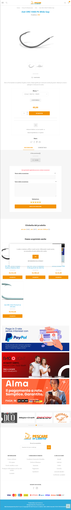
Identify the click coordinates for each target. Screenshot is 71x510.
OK (35, 256)
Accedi (59, 459)
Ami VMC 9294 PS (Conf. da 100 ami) (12, 306)
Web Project (19, 506)
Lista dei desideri (59, 472)
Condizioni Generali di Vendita (35, 459)
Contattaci (42, 147)
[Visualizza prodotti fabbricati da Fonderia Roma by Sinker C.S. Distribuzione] (44, 418)
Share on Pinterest (37, 142)
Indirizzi (59, 462)
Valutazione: (35, 199)
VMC (38, 15)
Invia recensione (35, 206)
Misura (35, 91)
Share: (35, 138)
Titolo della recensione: (22, 173)
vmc (32, 229)
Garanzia (35, 465)
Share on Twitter (31, 142)
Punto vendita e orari (12, 465)
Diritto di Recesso (35, 462)
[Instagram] (37, 488)
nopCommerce (39, 503)
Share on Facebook (34, 142)
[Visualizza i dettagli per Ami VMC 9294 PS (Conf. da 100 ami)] (12, 292)
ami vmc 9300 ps (43, 229)
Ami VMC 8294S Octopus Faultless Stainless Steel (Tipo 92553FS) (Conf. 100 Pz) (12, 268)
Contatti (11, 473)
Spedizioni (35, 472)
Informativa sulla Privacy (35, 261)
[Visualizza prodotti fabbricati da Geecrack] (27, 418)
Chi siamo (12, 462)
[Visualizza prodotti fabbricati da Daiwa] (62, 418)
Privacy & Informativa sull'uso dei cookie (12, 469)
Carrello (59, 468)
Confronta (37, 77)
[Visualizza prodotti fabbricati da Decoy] (9, 418)
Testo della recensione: (21, 182)
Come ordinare (12, 459)
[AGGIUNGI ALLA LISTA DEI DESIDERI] (36, 125)
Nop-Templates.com (39, 504)
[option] (9, 418)
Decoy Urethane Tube (58, 266)
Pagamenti (35, 468)
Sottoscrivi (49, 447)
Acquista (39, 113)
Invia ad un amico (40, 142)
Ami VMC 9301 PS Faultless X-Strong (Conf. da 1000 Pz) (35, 267)
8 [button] (38, 425)
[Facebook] (33, 488)
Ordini (59, 465)
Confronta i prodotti (59, 475)
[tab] (28, 148)
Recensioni (28, 147)
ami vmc (23, 229)
